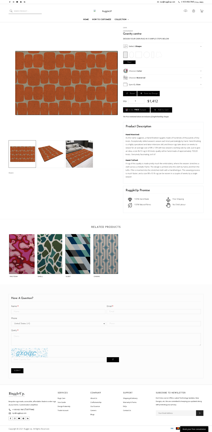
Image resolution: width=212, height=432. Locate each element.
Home (86, 20)
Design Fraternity (64, 406)
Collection (120, 20)
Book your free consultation (194, 429)
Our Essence (95, 406)
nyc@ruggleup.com (167, 2)
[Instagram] (13, 2)
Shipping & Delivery (130, 398)
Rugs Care (61, 398)
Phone (14, 318)
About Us (93, 398)
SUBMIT (17, 371)
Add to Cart (163, 110)
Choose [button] (135, 71)
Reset (132, 93)
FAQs (125, 406)
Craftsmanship (95, 402)
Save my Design (151, 93)
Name (15, 306)
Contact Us (127, 410)
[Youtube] (17, 2)
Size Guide (62, 402)
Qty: (125, 101)
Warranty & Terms (130, 402)
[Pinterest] (21, 2)
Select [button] (135, 46)
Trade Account (63, 410)
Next (129, 62)
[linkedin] (24, 2)
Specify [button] (134, 84)
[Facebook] (10, 2)
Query (14, 330)
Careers (93, 410)
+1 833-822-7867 (187, 2)
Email (110, 306)
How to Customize (101, 20)
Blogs (92, 414)
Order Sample (137, 110)
